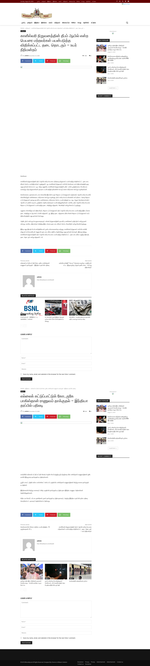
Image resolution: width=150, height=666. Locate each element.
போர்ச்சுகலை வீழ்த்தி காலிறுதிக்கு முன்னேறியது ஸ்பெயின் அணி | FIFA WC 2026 (118, 58)
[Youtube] (128, 1)
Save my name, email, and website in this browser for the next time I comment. (49, 374)
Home (22, 28)
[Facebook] (117, 1)
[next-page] (25, 325)
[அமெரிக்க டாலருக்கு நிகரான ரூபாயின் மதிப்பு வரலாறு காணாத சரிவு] (80, 308)
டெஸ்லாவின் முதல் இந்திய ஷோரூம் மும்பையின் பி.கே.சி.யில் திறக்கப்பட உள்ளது (54, 319)
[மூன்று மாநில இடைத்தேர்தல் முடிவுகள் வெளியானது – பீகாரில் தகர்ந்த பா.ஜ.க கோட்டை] (101, 48)
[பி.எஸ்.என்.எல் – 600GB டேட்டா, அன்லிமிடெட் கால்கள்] (32, 308)
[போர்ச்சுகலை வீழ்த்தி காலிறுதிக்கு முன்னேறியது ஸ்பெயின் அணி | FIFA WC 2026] (101, 58)
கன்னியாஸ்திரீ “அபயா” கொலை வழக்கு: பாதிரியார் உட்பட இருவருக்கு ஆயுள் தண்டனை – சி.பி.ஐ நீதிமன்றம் (75, 265)
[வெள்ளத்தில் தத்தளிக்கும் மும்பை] (101, 80)
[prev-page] (22, 325)
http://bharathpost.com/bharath (45, 280)
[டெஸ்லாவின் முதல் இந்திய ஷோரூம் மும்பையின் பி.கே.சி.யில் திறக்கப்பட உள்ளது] (56, 308)
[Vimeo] (125, 1)
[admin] (22, 56)
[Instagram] (120, 1)
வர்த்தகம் (27, 28)
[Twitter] (123, 1)
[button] (127, 22)
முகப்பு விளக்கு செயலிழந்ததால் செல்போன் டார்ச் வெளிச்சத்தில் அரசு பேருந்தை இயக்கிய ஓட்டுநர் (118, 69)
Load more (112, 88)
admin (27, 55)
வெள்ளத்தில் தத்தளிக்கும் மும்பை (118, 78)
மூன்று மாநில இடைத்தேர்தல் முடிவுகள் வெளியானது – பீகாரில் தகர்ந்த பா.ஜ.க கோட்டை (117, 47)
